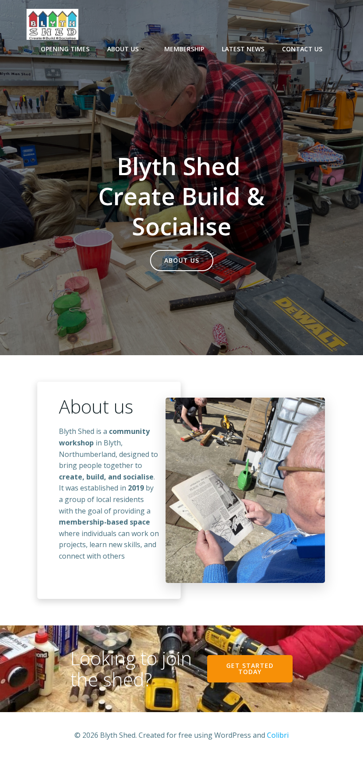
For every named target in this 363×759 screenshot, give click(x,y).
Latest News (243, 49)
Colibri (278, 735)
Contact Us (302, 49)
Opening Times (65, 49)
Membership (184, 49)
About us (123, 49)
